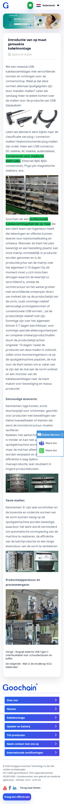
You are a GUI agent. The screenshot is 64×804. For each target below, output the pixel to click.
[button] (27, 25)
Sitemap (20, 779)
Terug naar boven (30, 787)
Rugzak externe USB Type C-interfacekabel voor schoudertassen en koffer (29, 655)
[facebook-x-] (10, 787)
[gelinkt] (14, 787)
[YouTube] (5, 787)
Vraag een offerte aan (17, 796)
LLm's (28, 779)
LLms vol (36, 779)
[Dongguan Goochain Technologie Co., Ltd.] (6, 5)
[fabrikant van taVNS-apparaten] (32, 20)
